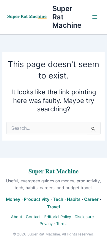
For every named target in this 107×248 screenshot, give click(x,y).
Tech (58, 199)
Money (13, 199)
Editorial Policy (57, 216)
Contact (33, 216)
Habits (74, 199)
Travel (53, 207)
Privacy (46, 223)
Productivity (36, 199)
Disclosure (84, 216)
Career (91, 199)
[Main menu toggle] (95, 17)
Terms (61, 223)
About (16, 216)
